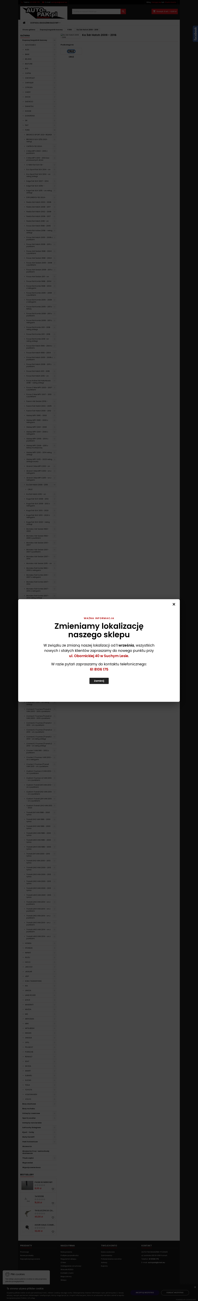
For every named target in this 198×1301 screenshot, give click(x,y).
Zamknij (99, 680)
